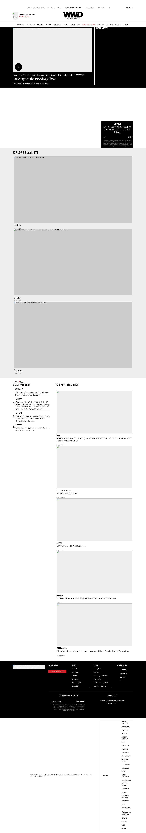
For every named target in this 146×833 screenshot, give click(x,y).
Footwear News (39, 8)
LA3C (123, 771)
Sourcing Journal (54, 8)
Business (31, 25)
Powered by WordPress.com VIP (38, 776)
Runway (57, 25)
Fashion (21, 25)
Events (101, 25)
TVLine (124, 818)
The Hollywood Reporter (126, 813)
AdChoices (97, 672)
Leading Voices (113, 25)
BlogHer (125, 749)
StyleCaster (126, 808)
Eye (78, 25)
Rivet (109, 8)
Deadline (125, 752)
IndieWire (125, 768)
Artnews (125, 730)
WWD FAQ (75, 679)
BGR (123, 742)
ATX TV (124, 733)
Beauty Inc (101, 8)
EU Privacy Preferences (100, 676)
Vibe (123, 825)
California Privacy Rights (101, 683)
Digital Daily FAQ (77, 683)
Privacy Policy (112, 142)
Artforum (125, 727)
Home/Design (69, 25)
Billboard (125, 746)
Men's (48, 25)
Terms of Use (97, 679)
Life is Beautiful (125, 775)
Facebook (123, 670)
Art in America (125, 722)
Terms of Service (120, 146)
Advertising (75, 672)
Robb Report (126, 780)
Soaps (124, 792)
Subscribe (75, 676)
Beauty (40, 25)
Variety (124, 821)
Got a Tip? (129, 8)
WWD (29, 8)
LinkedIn (122, 677)
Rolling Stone (125, 784)
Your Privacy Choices (100, 686)
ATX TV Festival (125, 738)
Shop (125, 25)
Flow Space (126, 756)
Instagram (123, 673)
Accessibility (75, 686)
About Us (74, 669)
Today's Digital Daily (27, 15)
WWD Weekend (90, 8)
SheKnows (125, 789)
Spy (123, 804)
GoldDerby (126, 764)
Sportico (125, 801)
